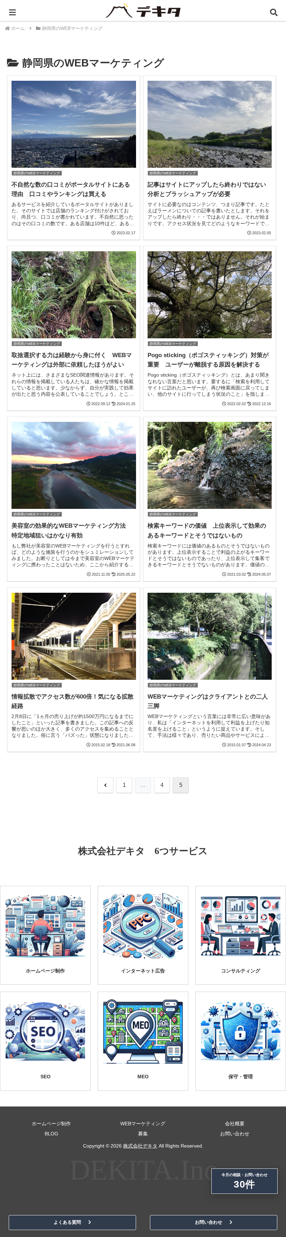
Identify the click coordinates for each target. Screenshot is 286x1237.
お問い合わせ (234, 1133)
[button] (264, 945)
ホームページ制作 (51, 1123)
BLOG (51, 1133)
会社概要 (234, 1123)
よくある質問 (67, 1222)
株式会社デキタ (140, 1146)
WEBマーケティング (142, 1123)
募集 (143, 1133)
